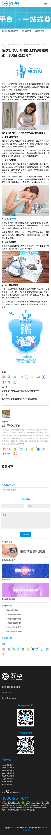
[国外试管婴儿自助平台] (10, 3)
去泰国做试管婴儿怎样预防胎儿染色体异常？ (21, 390)
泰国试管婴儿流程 (8, 599)
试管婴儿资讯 (39, 31)
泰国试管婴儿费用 (8, 560)
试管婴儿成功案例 (8, 767)
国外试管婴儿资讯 (8, 765)
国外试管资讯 (26, 31)
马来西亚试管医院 (14, 623)
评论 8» (6, 46)
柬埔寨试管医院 (7, 784)
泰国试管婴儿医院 (14, 614)
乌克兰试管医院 (7, 779)
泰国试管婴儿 (7, 579)
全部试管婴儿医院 (12, 610)
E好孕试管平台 (31, 44)
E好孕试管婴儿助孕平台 (10, 31)
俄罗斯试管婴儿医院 (14, 631)
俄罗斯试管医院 (7, 781)
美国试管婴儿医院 (14, 618)
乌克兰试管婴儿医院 (14, 627)
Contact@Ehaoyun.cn (9, 698)
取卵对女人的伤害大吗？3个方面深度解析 (19, 398)
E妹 (43, 44)
